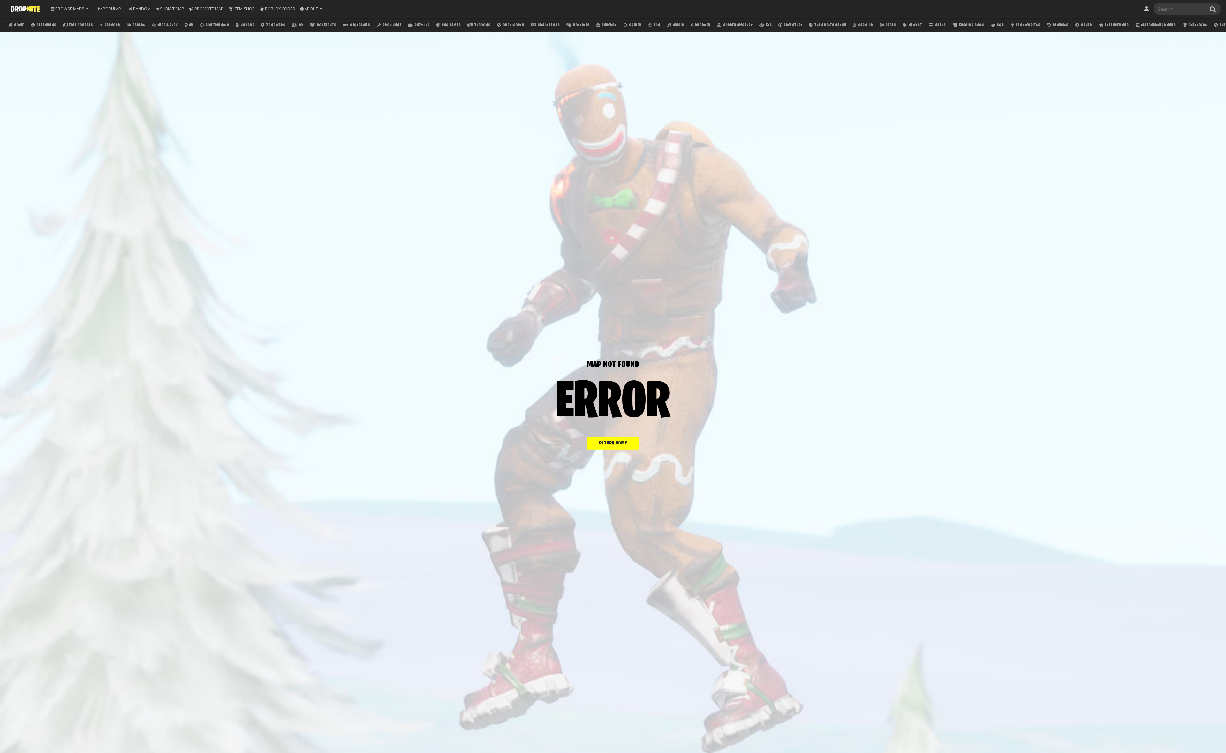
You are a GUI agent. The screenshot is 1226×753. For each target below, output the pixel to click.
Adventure (793, 25)
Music (678, 25)
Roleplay (580, 25)
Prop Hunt (392, 25)
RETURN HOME (613, 443)
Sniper (634, 25)
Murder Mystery (737, 25)
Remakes (1060, 25)
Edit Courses (80, 25)
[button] (311, 8)
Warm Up (865, 25)
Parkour (112, 25)
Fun (656, 25)
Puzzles (421, 25)
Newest (915, 25)
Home (18, 25)
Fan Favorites (1027, 25)
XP (190, 25)
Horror (247, 25)
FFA (768, 25)
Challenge (1197, 25)
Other (1086, 25)
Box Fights (326, 25)
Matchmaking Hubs (1158, 25)
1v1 (300, 25)
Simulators (548, 25)
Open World (513, 25)
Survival (609, 25)
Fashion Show (971, 25)
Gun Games (451, 25)
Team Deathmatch (830, 25)
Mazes (940, 25)
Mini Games (359, 25)
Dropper (702, 25)
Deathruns (46, 25)
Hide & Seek (167, 25)
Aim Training (217, 25)
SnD (1000, 25)
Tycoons (481, 25)
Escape (138, 25)
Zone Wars (275, 25)
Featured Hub (1116, 25)
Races (890, 25)
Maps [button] (69, 8)
